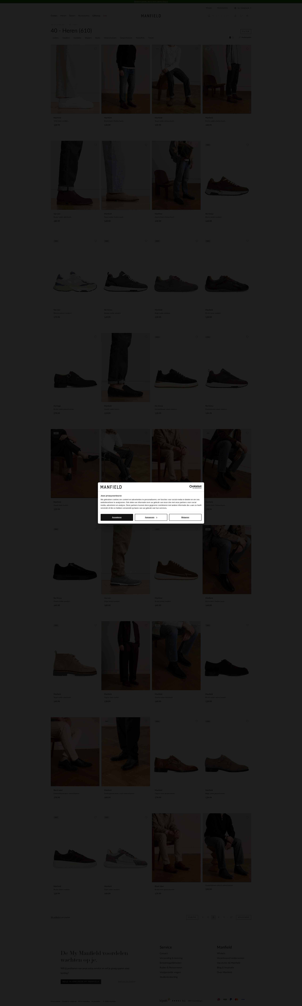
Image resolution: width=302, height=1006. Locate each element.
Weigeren (185, 517)
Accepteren (117, 517)
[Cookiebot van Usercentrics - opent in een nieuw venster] (191, 487)
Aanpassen (149, 517)
